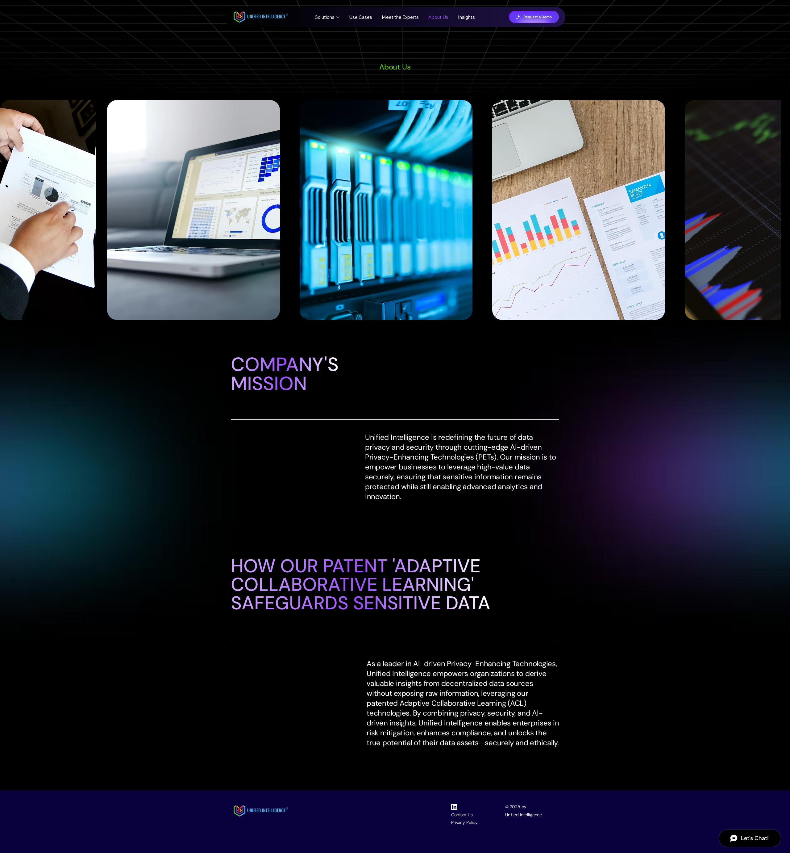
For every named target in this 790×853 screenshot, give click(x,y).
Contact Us (462, 814)
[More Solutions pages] (337, 17)
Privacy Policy (464, 822)
